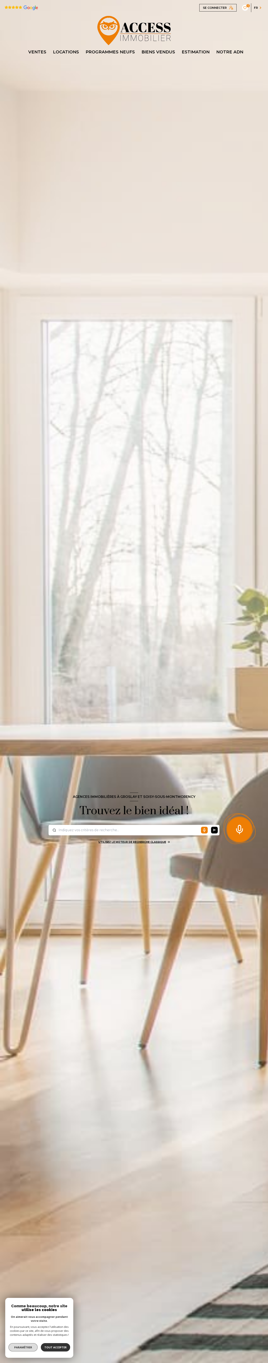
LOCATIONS (66, 52)
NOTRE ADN (229, 52)
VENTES (37, 52)
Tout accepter (55, 1347)
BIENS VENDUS (158, 52)
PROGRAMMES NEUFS (110, 52)
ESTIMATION (196, 52)
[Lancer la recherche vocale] (239, 828)
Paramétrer (23, 1347)
